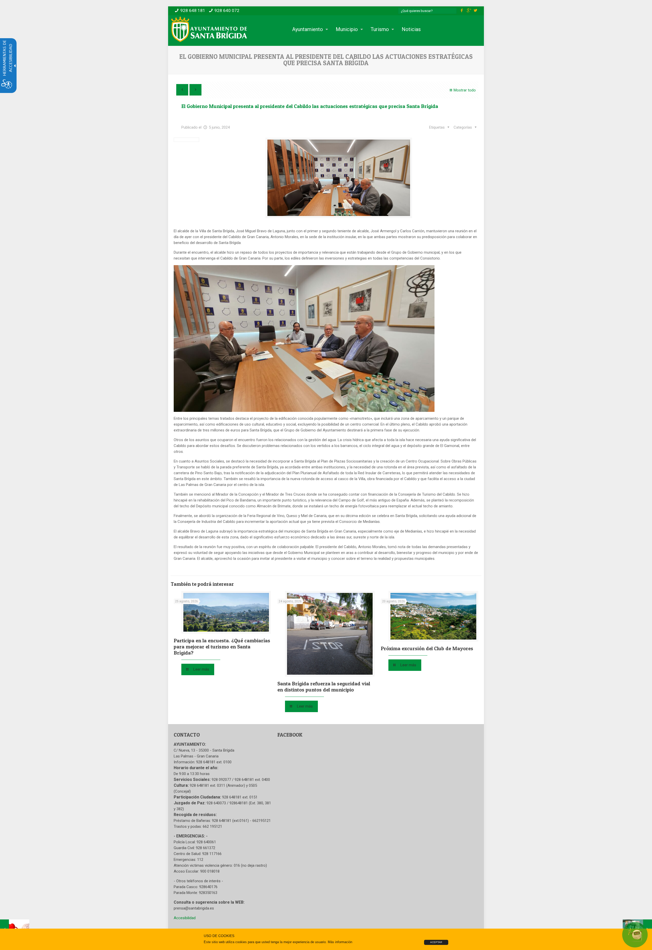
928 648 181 (192, 10)
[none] (338, 178)
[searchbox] (427, 11)
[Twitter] (475, 10)
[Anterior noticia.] (182, 90)
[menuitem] (309, 29)
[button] (466, 127)
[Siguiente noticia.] (195, 90)
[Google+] (468, 10)
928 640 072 (226, 10)
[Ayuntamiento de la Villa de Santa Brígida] (209, 29)
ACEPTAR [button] (436, 942)
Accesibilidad (185, 918)
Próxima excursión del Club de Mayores (427, 648)
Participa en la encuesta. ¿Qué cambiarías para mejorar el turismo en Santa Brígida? (222, 646)
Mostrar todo (465, 90)
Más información (340, 942)
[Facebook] (462, 10)
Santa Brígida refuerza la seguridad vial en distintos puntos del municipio (323, 687)
